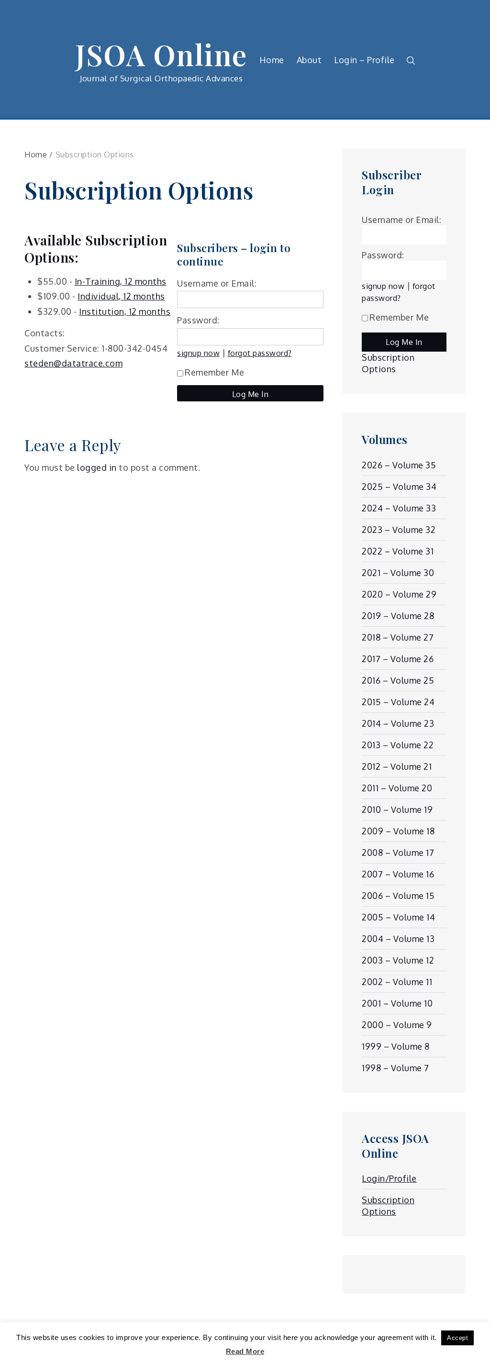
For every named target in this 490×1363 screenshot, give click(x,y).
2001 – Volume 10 (397, 1003)
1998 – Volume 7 (395, 1068)
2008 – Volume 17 (398, 852)
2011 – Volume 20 (397, 788)
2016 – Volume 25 (398, 680)
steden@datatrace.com (73, 363)
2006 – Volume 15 (398, 895)
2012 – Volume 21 (397, 766)
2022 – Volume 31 (398, 551)
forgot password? (260, 353)
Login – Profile (364, 60)
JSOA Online (161, 54)
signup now (198, 353)
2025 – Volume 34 (399, 486)
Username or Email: (216, 283)
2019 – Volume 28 (398, 615)
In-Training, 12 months (121, 281)
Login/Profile (389, 1178)
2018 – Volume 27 (398, 637)
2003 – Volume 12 (398, 960)
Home (271, 60)
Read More (245, 1351)
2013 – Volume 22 (398, 745)
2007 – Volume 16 (398, 874)
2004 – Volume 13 (398, 938)
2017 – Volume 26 (398, 659)
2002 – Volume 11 (397, 981)
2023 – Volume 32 (398, 529)
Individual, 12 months (121, 296)
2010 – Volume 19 (397, 809)
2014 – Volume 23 (398, 723)
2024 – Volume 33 (399, 508)
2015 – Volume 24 (398, 702)
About (309, 60)
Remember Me (215, 372)
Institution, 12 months (124, 311)
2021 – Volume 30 (398, 572)
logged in (97, 467)
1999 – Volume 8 (396, 1046)
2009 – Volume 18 (398, 831)
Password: (198, 320)
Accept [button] (457, 1337)
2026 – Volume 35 (399, 465)
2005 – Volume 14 (398, 917)
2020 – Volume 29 (399, 594)
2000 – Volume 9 (397, 1024)
